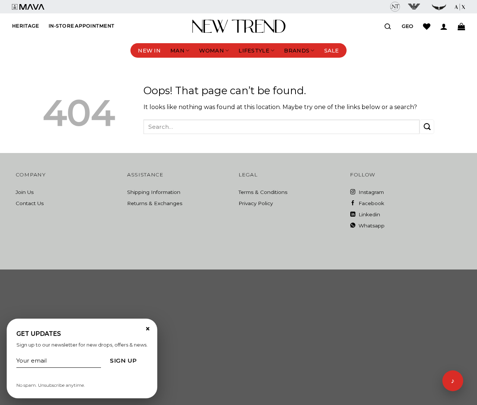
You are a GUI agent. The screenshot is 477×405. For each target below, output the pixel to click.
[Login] (444, 26)
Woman (211, 50)
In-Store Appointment (81, 26)
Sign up (123, 360)
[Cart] (461, 26)
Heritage (25, 26)
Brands (296, 50)
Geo (407, 26)
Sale (331, 50)
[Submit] (427, 126)
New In (149, 50)
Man (177, 50)
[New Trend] (238, 26)
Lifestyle (253, 50)
